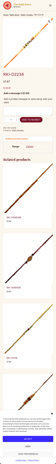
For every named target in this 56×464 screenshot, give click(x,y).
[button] (52, 413)
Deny (28, 446)
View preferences (28, 454)
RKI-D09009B (14, 217)
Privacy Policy (33, 460)
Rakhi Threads (18, 130)
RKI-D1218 (12, 358)
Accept (28, 439)
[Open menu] (50, 5)
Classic (29, 146)
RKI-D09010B (14, 287)
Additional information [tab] (16, 139)
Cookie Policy (21, 460)
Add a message (16, 93)
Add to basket (31, 119)
